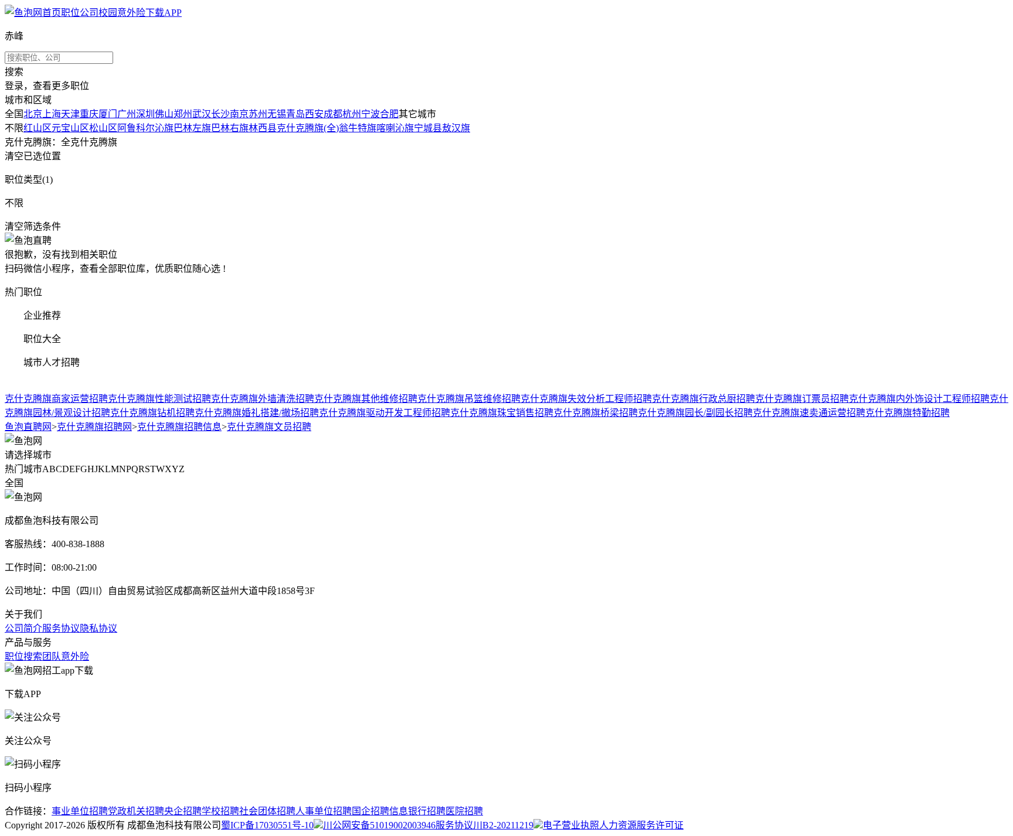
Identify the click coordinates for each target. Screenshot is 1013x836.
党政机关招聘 (136, 811)
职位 (70, 13)
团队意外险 (65, 656)
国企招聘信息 (380, 811)
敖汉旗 (456, 128)
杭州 (351, 114)
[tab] (506, 291)
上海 (51, 114)
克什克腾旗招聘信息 (179, 427)
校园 (107, 13)
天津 (70, 114)
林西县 (263, 128)
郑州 (183, 114)
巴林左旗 (192, 128)
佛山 (164, 114)
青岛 (295, 114)
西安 (314, 114)
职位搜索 (23, 656)
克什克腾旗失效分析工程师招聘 (586, 399)
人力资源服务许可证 (641, 825)
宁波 (370, 114)
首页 (51, 13)
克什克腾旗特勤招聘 (907, 413)
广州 (126, 114)
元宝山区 (70, 128)
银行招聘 (427, 811)
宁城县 (428, 128)
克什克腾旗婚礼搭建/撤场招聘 (257, 413)
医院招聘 (464, 811)
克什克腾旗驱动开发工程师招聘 (384, 413)
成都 (333, 114)
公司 (89, 13)
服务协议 (61, 628)
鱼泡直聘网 (28, 427)
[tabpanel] (506, 405)
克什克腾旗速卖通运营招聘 (809, 413)
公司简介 (23, 628)
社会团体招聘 (267, 811)
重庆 (89, 114)
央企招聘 (183, 811)
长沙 (220, 114)
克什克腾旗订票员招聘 (802, 399)
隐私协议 (98, 628)
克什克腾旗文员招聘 (269, 427)
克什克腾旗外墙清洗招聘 (262, 399)
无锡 (276, 114)
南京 (239, 114)
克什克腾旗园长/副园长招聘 (695, 413)
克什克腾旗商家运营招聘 (56, 399)
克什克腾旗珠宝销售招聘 (501, 413)
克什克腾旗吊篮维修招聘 (469, 399)
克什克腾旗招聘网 (94, 427)
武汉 (201, 114)
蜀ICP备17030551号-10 (267, 825)
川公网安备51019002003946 (379, 825)
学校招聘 (220, 811)
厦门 (107, 114)
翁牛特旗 (357, 128)
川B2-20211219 (503, 825)
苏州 (258, 114)
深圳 (145, 114)
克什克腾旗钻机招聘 (152, 413)
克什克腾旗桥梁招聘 (595, 413)
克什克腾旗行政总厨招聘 (703, 399)
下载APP (163, 13)
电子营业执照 (571, 825)
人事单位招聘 (323, 811)
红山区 (37, 128)
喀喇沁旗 (395, 128)
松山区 (103, 128)
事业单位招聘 (80, 811)
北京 (32, 114)
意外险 (131, 13)
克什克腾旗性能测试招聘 (159, 399)
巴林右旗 (230, 128)
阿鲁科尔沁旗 (145, 128)
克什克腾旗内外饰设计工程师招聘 (919, 399)
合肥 (389, 114)
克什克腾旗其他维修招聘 (365, 399)
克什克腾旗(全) (308, 128)
